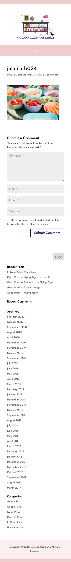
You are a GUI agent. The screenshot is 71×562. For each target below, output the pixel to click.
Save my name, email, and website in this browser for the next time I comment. (33, 222)
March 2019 (14, 384)
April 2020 (13, 337)
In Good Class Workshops (21, 272)
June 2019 (13, 368)
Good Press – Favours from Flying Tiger (30, 282)
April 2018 (13, 441)
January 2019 (14, 394)
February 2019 (15, 389)
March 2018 (14, 446)
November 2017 (16, 467)
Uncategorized (15, 527)
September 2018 (16, 415)
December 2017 (16, 462)
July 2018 (12, 425)
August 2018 (14, 420)
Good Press (13, 512)
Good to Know (15, 517)
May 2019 (13, 374)
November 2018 (16, 405)
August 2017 (14, 482)
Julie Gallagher (18, 74)
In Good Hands (15, 522)
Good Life (12, 501)
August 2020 (14, 332)
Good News (14, 507)
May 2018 (13, 436)
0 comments (51, 74)
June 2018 (13, 431)
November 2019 (16, 348)
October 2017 (15, 472)
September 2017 (16, 477)
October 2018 (15, 410)
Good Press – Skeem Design (23, 287)
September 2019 (16, 358)
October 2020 (15, 322)
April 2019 (13, 379)
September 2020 (17, 327)
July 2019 (12, 363)
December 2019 (16, 342)
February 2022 (15, 317)
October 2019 (15, 353)
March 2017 (14, 488)
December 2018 (16, 400)
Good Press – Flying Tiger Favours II (28, 277)
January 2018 (14, 457)
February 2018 (15, 451)
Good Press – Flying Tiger (22, 293)
